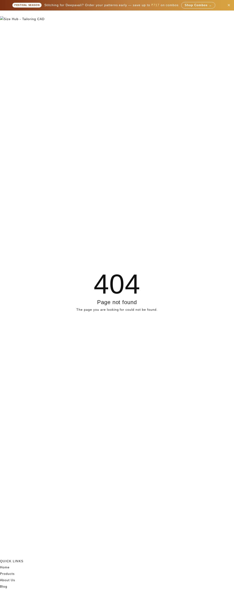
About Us (7, 580)
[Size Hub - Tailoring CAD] (117, 19)
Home (5, 567)
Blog (3, 586)
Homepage (117, 325)
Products (7, 573)
